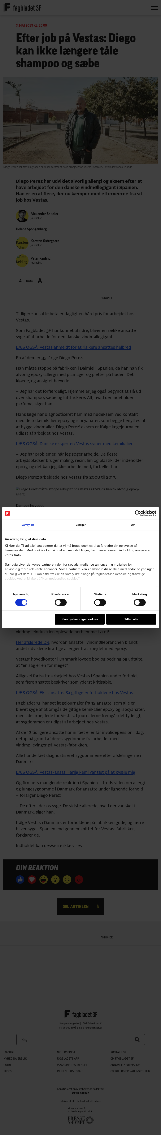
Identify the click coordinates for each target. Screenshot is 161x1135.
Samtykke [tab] (28, 525)
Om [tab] (133, 525)
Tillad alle (131, 619)
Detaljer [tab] (80, 525)
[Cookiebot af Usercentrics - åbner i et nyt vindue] (137, 513)
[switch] (61, 602)
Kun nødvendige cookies (80, 619)
